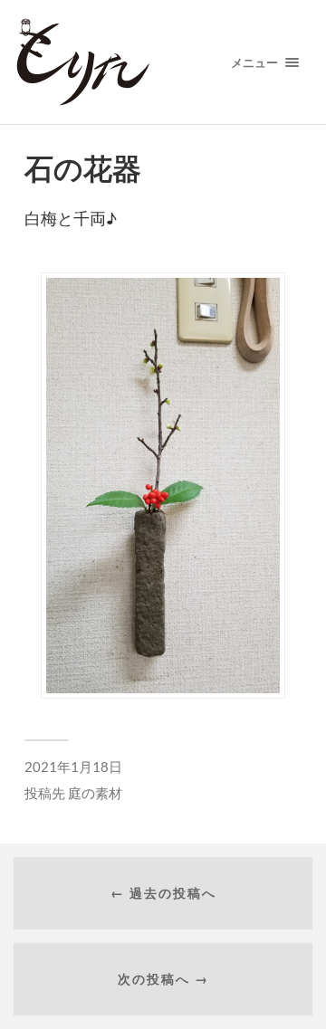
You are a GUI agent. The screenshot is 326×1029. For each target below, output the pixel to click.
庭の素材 (95, 793)
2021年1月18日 (73, 766)
